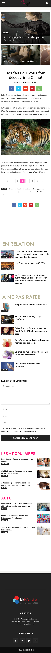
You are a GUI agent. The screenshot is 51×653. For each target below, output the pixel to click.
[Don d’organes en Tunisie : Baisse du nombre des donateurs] (7, 343)
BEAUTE (4, 487)
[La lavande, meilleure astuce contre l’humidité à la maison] (7, 354)
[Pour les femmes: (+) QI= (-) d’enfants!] (7, 319)
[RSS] (22, 640)
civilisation (19, 189)
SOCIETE (6, 33)
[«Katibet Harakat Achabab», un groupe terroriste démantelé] (43, 474)
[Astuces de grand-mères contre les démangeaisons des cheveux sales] (43, 486)
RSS (24, 551)
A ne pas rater (21, 297)
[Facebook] (15, 640)
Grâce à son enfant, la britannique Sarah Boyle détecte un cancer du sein (31, 331)
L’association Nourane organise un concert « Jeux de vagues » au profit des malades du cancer (32, 254)
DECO (5, 57)
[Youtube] (35, 640)
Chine (11, 189)
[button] (47, 3)
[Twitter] (28, 640)
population (30, 192)
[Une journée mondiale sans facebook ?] (7, 366)
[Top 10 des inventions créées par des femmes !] (25, 28)
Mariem (20, 83)
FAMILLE (4, 310)
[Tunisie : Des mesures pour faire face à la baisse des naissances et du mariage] (43, 530)
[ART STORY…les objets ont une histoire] (20, 55)
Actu (6, 498)
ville (3, 195)
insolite (14, 192)
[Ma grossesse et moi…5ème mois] (7, 307)
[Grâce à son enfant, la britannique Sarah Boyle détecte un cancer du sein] (7, 331)
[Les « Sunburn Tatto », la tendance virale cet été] (43, 462)
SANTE (4, 334)
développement (38, 189)
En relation (18, 244)
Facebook (6, 551)
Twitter (15, 551)
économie (5, 192)
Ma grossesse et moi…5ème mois (31, 304)
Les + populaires (18, 454)
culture (27, 189)
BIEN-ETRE (5, 464)
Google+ (34, 551)
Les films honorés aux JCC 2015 (30, 263)
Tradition (40, 192)
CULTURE (34, 83)
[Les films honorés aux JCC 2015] (7, 266)
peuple (22, 192)
